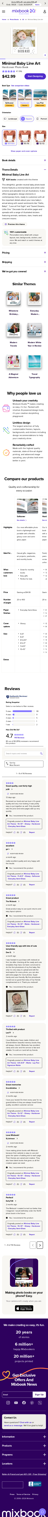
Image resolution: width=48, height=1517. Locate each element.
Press (12, 1494)
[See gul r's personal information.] (12, 849)
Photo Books (14, 19)
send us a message (13, 1425)
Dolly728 (9, 1201)
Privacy (35, 1494)
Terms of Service (23, 1494)
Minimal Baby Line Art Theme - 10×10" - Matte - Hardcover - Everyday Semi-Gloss (24, 924)
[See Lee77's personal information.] (13, 1033)
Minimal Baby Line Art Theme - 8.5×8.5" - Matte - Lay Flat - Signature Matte (23, 1063)
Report (32, 832)
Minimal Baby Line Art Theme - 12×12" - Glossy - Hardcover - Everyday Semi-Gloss (23, 1113)
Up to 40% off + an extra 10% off (24, 2)
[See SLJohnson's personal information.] (17, 1138)
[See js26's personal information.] (12, 789)
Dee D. (9, 952)
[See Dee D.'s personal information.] (14, 952)
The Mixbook (11, 901)
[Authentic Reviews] (17, 697)
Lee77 (8, 1033)
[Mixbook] (24, 11)
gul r (8, 849)
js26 (7, 789)
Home (4, 19)
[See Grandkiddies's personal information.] (19, 1088)
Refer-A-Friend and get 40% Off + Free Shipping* (24, 1474)
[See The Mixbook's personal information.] (19, 901)
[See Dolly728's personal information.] (15, 1201)
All (23, 19)
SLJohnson (10, 1138)
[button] (24, 764)
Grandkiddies (11, 1088)
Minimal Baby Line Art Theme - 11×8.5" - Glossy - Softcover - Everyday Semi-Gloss (23, 876)
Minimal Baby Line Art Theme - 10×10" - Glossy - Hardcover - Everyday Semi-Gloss (23, 824)
